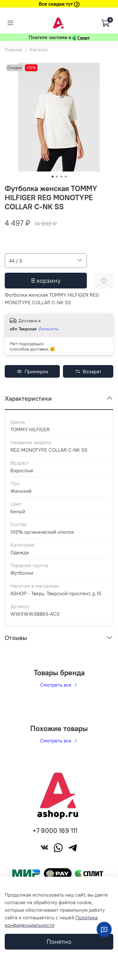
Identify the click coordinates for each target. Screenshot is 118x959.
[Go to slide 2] (57, 176)
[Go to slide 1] (52, 176)
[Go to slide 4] (66, 176)
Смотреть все (56, 685)
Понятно (59, 941)
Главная (13, 49)
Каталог (39, 49)
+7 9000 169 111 (54, 830)
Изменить (48, 329)
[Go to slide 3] (61, 176)
